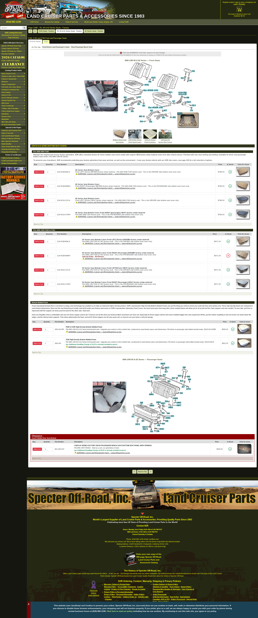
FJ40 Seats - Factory (46, 31)
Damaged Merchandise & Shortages (166, 589)
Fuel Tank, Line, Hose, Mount (11, 87)
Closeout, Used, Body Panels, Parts (13, 67)
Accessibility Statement (127, 587)
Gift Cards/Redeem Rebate (10, 136)
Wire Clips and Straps (9, 122)
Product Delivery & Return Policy (165, 584)
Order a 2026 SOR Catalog (10, 60)
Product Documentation (9, 163)
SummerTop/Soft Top (8, 100)
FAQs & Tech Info (7, 133)
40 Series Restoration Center (11, 124)
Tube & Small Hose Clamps (10, 111)
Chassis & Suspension (9, 79)
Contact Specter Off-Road (10, 48)
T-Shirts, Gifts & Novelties (10, 108)
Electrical (5, 81)
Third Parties (116, 597)
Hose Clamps (6, 92)
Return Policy (186, 587)
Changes (108, 599)
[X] (142, 615)
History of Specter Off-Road (11, 138)
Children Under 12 (130, 597)
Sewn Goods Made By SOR (11, 146)
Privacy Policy (109, 594)
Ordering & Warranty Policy (10, 149)
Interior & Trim (6, 95)
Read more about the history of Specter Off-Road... (166, 576)
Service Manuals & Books (10, 98)
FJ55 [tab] (46, 42)
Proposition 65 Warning (9, 152)
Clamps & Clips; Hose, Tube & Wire (13, 76)
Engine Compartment (8, 84)
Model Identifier (6, 144)
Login (236, 4)
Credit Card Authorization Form (12, 160)
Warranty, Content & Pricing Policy (117, 584)
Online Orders (139, 594)
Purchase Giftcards (8, 54)
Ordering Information (161, 597)
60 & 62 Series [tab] (35, 41)
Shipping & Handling (160, 587)
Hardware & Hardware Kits (10, 89)
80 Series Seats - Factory (94, 31)
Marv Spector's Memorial (10, 141)
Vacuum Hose (6, 116)
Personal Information (124, 594)
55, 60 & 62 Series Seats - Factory (69, 31)
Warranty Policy (110, 587)
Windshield (5, 119)
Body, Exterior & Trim (8, 73)
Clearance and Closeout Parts (11, 130)
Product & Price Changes (121, 589)
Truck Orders (174, 587)
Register (242, 4)
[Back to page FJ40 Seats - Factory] (30, 31)
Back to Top (142, 472)
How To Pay (174, 597)
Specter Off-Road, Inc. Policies (12, 51)
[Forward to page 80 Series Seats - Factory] (35, 31)
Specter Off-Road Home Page (11, 46)
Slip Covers (5, 103)
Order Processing (159, 594)
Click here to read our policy (120, 611)
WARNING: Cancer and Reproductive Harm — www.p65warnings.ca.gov (106, 174)
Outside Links (143, 597)
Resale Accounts (138, 589)
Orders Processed (178, 599)
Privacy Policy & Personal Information (118, 592)
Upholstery (5, 114)
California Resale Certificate (11, 158)
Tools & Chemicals (8, 106)
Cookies (107, 597)
